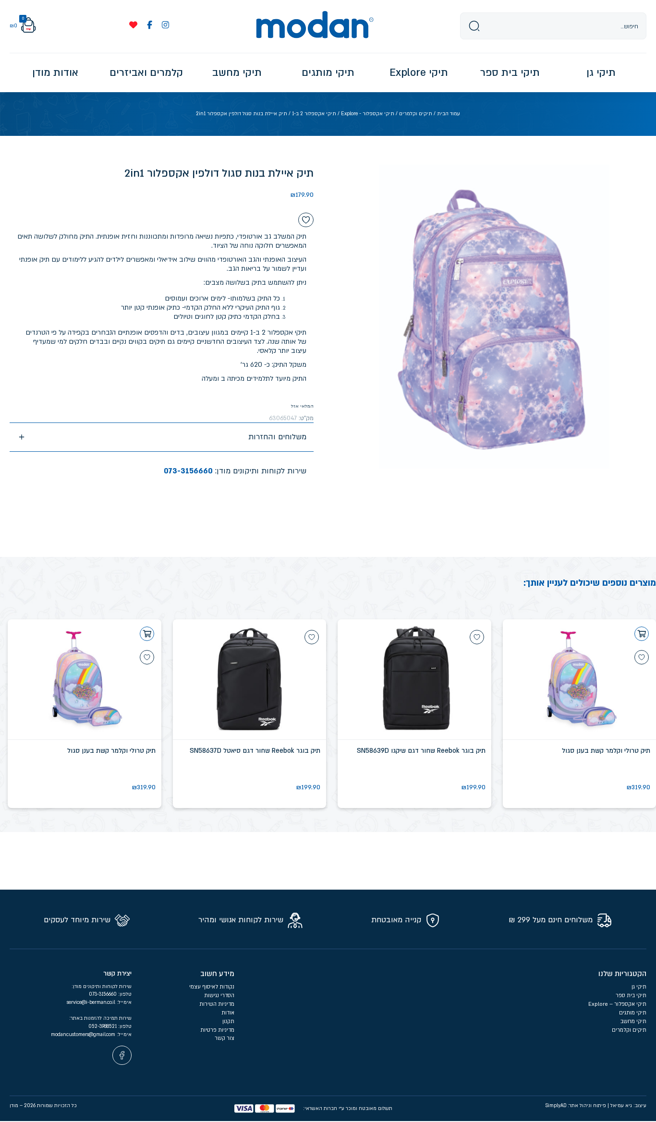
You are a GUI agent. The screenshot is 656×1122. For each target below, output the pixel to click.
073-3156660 (188, 471)
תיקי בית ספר (631, 995)
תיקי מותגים (632, 1012)
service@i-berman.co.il (92, 1002)
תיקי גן (639, 986)
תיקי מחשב (633, 1021)
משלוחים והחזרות (277, 437)
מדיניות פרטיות (216, 1030)
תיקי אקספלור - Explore (367, 113)
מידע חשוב (217, 973)
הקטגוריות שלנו (622, 973)
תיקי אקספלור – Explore (617, 1004)
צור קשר (224, 1038)
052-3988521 (103, 1026)
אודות (227, 1012)
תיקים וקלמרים (415, 113)
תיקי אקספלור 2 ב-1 (314, 113)
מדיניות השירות (216, 1004)
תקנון (228, 1021)
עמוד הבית (448, 113)
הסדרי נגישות (219, 995)
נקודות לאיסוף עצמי (211, 986)
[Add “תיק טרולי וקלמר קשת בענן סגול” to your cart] (641, 634)
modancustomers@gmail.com (84, 1034)
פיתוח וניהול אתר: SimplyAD (576, 1105)
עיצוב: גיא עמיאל (628, 1105)
